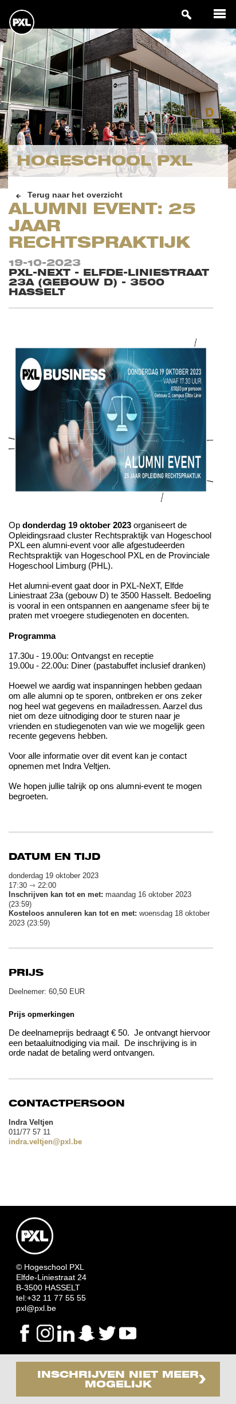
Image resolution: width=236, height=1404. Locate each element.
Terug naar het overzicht (75, 195)
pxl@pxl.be (36, 1308)
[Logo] (21, 33)
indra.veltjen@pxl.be (45, 1141)
